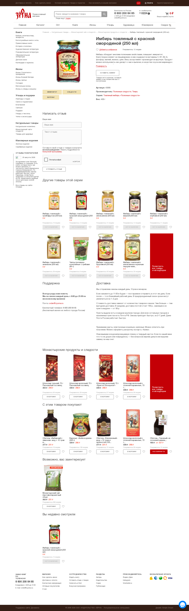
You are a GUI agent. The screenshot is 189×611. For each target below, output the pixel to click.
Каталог (40, 25)
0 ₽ (138, 3)
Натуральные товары (60, 32)
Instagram (126, 580)
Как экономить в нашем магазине (103, 3)
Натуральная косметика (25, 126)
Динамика (35, 608)
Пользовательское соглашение (116, 608)
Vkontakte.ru (127, 583)
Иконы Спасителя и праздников (23, 73)
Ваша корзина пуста (165, 16)
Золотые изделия (22, 144)
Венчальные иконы (23, 86)
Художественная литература (27, 49)
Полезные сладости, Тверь (125, 92)
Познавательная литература (27, 52)
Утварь (110, 25)
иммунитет (52, 92)
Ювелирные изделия (27, 141)
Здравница (128, 25)
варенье (51, 97)
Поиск (104, 14)
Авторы (99, 577)
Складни (19, 83)
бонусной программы (52, 152)
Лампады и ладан (23, 99)
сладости (71, 92)
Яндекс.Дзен (128, 577)
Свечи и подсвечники (24, 102)
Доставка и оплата (23, 3)
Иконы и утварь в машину (26, 89)
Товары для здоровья (24, 134)
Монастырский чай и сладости (83, 32)
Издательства (101, 580)
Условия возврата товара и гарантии (70, 3)
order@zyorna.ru (120, 18)
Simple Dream (167, 608)
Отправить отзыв (54, 169)
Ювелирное (147, 25)
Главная (22, 25)
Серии (98, 583)
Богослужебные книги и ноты (27, 40)
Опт (58, 25)
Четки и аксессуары (24, 117)
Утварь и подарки (25, 96)
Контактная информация (51, 583)
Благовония (20, 105)
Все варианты (159, 451)
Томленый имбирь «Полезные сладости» (121, 95)
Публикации (100, 586)
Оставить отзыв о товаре (78, 580)
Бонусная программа (77, 586)
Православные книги (24, 43)
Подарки (19, 111)
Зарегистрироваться (165, 3)
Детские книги (21, 60)
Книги (75, 25)
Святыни (19, 108)
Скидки (164, 25)
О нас (44, 589)
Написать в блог (75, 583)
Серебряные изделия (24, 147)
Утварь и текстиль (23, 114)
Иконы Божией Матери (25, 77)
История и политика (23, 46)
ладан (68, 18)
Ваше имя (47, 119)
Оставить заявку (107, 73)
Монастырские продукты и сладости (112, 32)
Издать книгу (74, 577)
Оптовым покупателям (51, 586)
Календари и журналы (25, 63)
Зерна (23, 13)
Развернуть (101, 66)
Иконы (92, 25)
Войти (150, 3)
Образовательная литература (23, 56)
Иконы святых (21, 80)
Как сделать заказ (43, 3)
